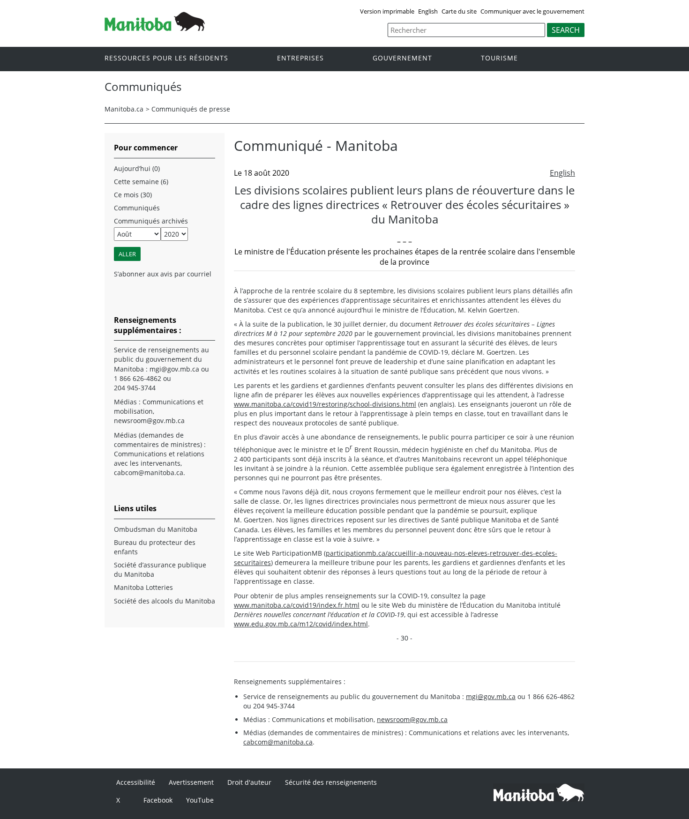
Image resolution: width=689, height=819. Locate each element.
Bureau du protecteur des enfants (154, 547)
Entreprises (300, 58)
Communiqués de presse (190, 108)
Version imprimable (387, 11)
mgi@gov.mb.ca (491, 696)
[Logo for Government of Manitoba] (155, 28)
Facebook (157, 800)
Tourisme (499, 58)
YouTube (200, 800)
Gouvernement (402, 58)
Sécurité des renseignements (331, 782)
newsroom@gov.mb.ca (412, 719)
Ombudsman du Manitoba (155, 529)
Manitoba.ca (124, 108)
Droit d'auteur (249, 782)
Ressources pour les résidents (166, 58)
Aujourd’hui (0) (137, 168)
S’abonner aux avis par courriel (162, 273)
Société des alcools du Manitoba (164, 600)
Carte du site (459, 11)
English (428, 11)
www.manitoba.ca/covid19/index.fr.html (296, 605)
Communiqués (137, 207)
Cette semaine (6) (141, 181)
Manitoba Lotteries (143, 587)
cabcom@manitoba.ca (278, 741)
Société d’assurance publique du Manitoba (160, 569)
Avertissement (191, 782)
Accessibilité (135, 782)
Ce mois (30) (133, 194)
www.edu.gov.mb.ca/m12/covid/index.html (301, 623)
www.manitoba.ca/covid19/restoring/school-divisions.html (325, 404)
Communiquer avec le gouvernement (532, 11)
